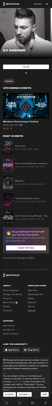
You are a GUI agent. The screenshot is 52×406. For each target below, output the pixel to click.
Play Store (33, 350)
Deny (45, 394)
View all (31, 310)
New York (32, 290)
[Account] (45, 403)
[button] (26, 67)
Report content (11, 333)
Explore (37, 4)
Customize (23, 394)
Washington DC (35, 294)
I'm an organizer (11, 290)
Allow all (9, 394)
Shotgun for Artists (12, 294)
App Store (13, 350)
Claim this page (26, 248)
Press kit (7, 298)
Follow (26, 67)
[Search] (19, 403)
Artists (6, 306)
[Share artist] (46, 4)
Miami (31, 298)
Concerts (7, 310)
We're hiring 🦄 (10, 302)
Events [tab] (9, 81)
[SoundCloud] (26, 73)
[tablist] (26, 81)
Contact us (8, 329)
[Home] (11, 4)
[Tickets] (32, 403)
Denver (31, 306)
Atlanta (32, 302)
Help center (9, 325)
